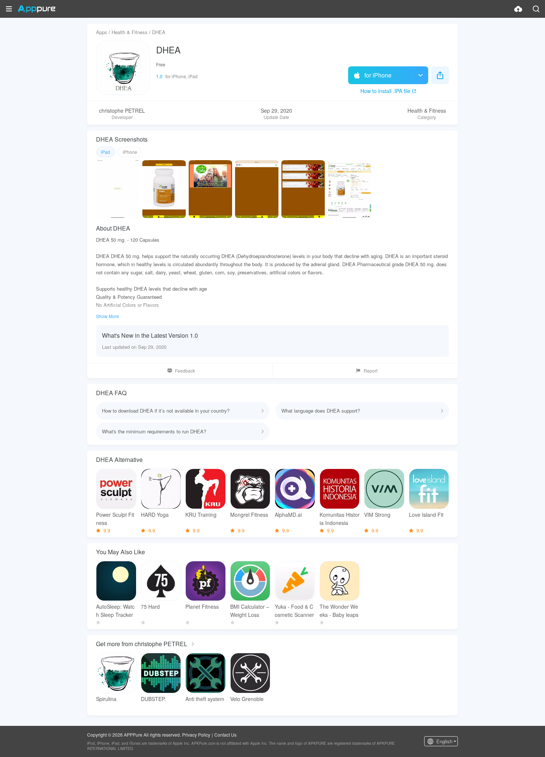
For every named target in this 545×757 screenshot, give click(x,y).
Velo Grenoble (247, 699)
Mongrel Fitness (249, 514)
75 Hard (150, 606)
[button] (9, 9)
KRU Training (201, 514)
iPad (105, 152)
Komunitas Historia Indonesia (340, 518)
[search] (536, 9)
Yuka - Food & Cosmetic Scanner (294, 610)
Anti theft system (204, 699)
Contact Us (225, 734)
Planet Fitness (202, 606)
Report (370, 370)
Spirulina (106, 699)
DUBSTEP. (153, 699)
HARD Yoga (155, 514)
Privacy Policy (196, 734)
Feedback (185, 370)
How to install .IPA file (385, 91)
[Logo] (36, 9)
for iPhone (378, 75)
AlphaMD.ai (288, 514)
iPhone (130, 152)
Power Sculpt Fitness (115, 518)
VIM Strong (377, 514)
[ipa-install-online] (518, 9)
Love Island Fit (426, 514)
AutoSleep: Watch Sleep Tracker (115, 610)
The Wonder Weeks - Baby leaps (339, 610)
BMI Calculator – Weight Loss (249, 610)
